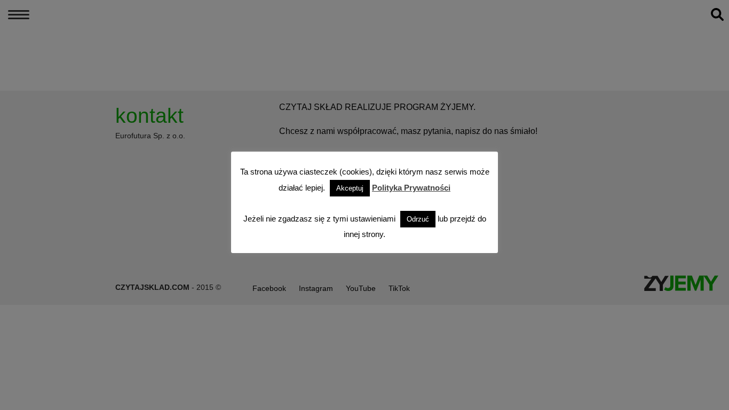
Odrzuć (418, 219)
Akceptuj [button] (349, 188)
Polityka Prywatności (411, 187)
